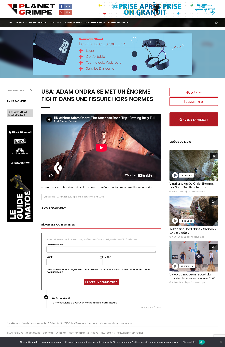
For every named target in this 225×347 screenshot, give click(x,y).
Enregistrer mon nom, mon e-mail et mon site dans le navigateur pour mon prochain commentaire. (98, 271)
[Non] (221, 342)
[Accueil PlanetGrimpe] (10, 22)
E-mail (106, 257)
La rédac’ (61, 333)
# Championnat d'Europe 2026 (17, 113)
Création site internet (130, 333)
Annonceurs (33, 333)
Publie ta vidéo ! (195, 120)
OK (201, 342)
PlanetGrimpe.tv (118, 22)
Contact (48, 333)
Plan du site (108, 333)
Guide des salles (95, 22)
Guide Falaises (73, 22)
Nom (50, 257)
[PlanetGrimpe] (31, 9)
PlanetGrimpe (15, 333)
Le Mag (20, 22)
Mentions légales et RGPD (83, 333)
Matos (55, 22)
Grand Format (38, 22)
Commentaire (55, 244)
